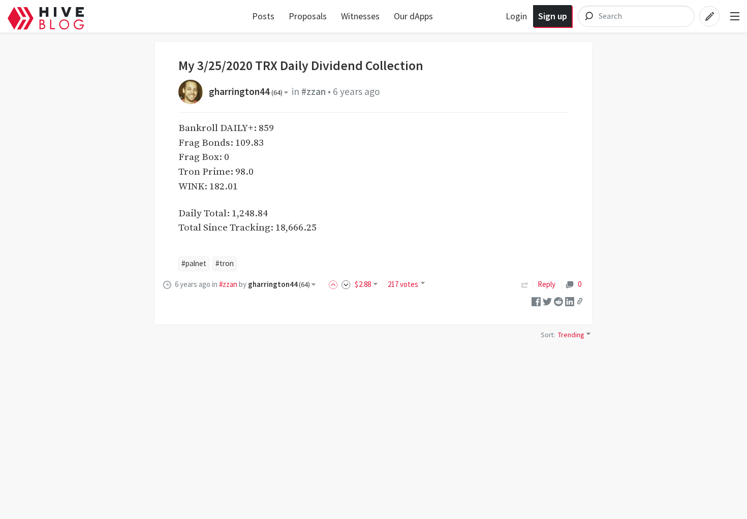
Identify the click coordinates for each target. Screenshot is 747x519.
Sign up (552, 16)
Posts (263, 16)
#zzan (313, 91)
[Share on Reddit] (558, 300)
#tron (224, 263)
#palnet (193, 263)
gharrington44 (246, 91)
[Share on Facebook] (536, 300)
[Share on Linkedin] (569, 300)
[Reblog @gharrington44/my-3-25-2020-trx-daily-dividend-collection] (525, 284)
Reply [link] (546, 284)
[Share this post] (579, 301)
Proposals (308, 16)
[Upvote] (335, 284)
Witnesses (360, 16)
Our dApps (413, 16)
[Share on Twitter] (547, 300)
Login (516, 16)
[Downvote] (346, 284)
